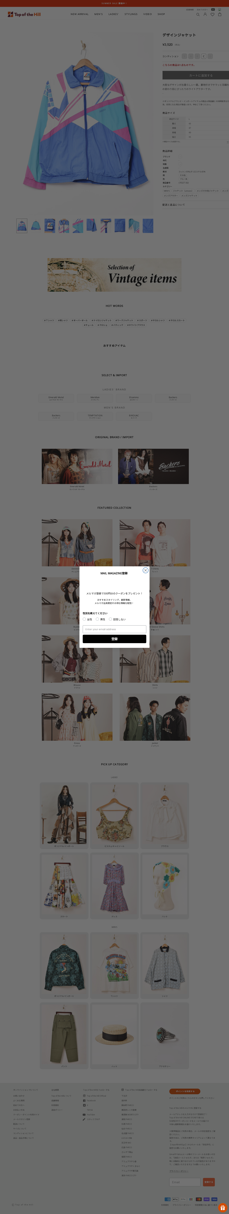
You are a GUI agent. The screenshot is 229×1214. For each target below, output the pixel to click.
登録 (114, 639)
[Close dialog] (145, 570)
